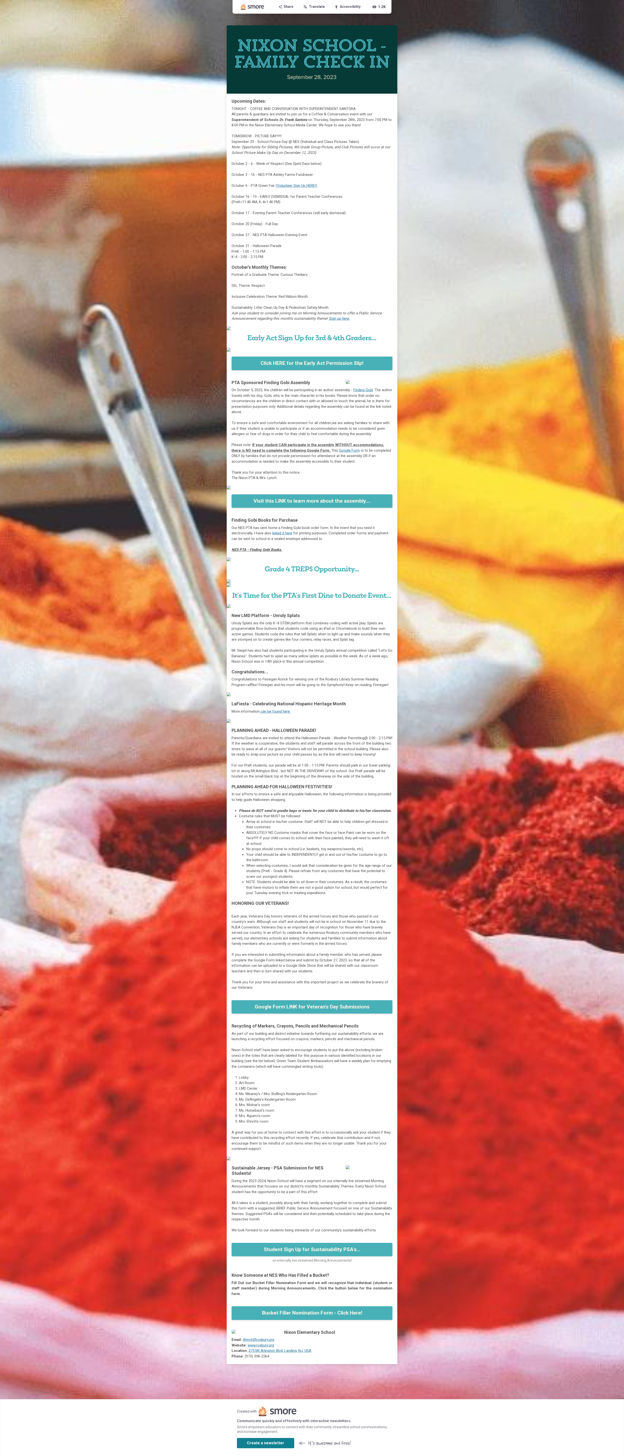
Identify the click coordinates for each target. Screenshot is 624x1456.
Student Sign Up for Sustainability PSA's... (312, 1249)
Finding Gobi (363, 390)
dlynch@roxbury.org (258, 1339)
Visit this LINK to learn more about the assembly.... (312, 501)
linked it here (282, 533)
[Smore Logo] (252, 7)
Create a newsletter (265, 1443)
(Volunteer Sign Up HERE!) (296, 185)
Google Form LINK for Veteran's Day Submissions (312, 1007)
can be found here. (275, 711)
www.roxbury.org (261, 1345)
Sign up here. (339, 318)
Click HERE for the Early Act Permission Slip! (312, 363)
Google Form (349, 450)
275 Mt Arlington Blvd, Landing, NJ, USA (280, 1350)
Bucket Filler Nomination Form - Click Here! (312, 1313)
